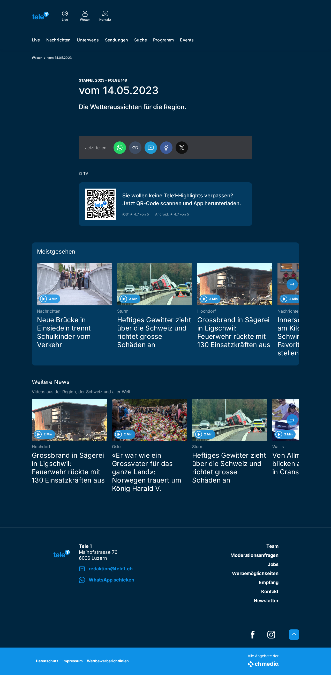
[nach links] (38, 284)
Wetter (37, 58)
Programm (163, 39)
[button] (135, 147)
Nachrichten (58, 39)
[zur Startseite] (40, 15)
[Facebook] (166, 147)
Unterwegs (88, 39)
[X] (182, 147)
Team (272, 546)
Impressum (73, 661)
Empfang (269, 582)
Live (36, 39)
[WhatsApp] (120, 147)
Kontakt (270, 591)
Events (187, 39)
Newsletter (266, 600)
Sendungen (116, 39)
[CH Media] (263, 663)
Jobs (273, 564)
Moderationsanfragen (254, 555)
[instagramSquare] (271, 634)
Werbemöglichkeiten (255, 573)
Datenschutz (47, 661)
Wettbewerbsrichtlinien (108, 661)
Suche (140, 39)
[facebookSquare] (252, 634)
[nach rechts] (292, 284)
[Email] (151, 147)
